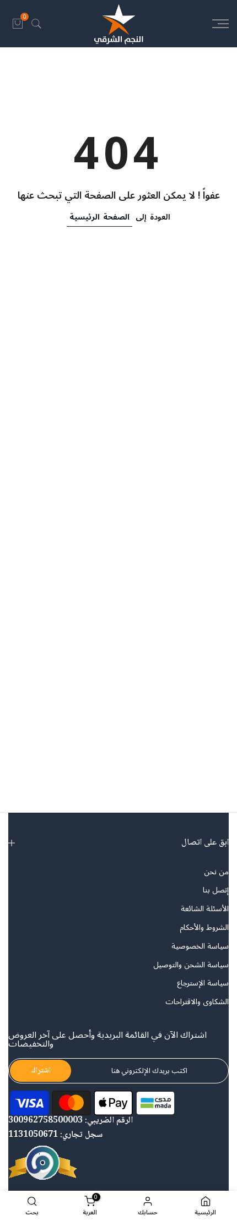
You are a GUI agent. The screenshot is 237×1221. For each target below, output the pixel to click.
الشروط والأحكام (204, 927)
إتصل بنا (216, 890)
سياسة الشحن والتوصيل (191, 965)
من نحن (216, 872)
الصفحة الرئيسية (99, 217)
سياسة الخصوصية (200, 946)
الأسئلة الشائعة (205, 909)
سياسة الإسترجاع (203, 983)
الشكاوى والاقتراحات (197, 1002)
